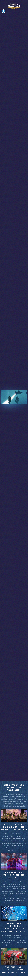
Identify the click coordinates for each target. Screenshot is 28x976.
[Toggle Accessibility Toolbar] (3, 11)
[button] (26, 6)
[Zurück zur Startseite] (14, 6)
